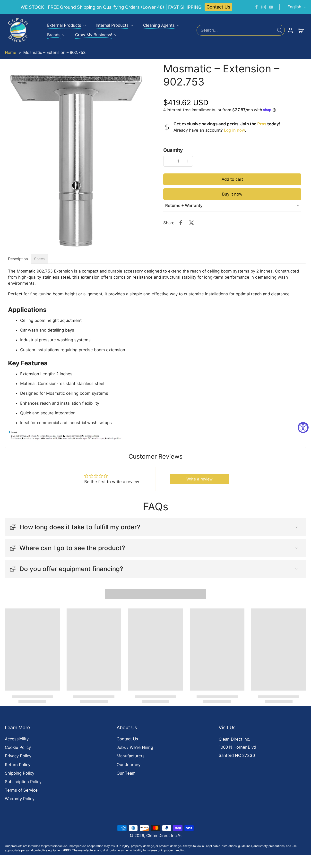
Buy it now (232, 193)
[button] (232, 179)
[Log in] (290, 30)
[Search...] (279, 30)
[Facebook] (256, 7)
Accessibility (17, 738)
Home (10, 52)
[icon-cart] (300, 30)
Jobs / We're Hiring (135, 747)
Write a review (199, 479)
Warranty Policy (20, 798)
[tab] (18, 259)
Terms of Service (21, 790)
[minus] (168, 161)
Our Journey (128, 764)
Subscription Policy (23, 781)
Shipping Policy (19, 773)
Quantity (173, 150)
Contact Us (218, 6)
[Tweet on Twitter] (191, 222)
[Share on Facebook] (180, 222)
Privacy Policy (18, 755)
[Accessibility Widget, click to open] (303, 427)
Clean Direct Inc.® (163, 835)
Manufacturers (131, 755)
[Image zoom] (76, 156)
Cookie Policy (18, 747)
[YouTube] (271, 7)
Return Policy (17, 764)
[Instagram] (263, 7)
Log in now (234, 130)
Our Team (126, 773)
